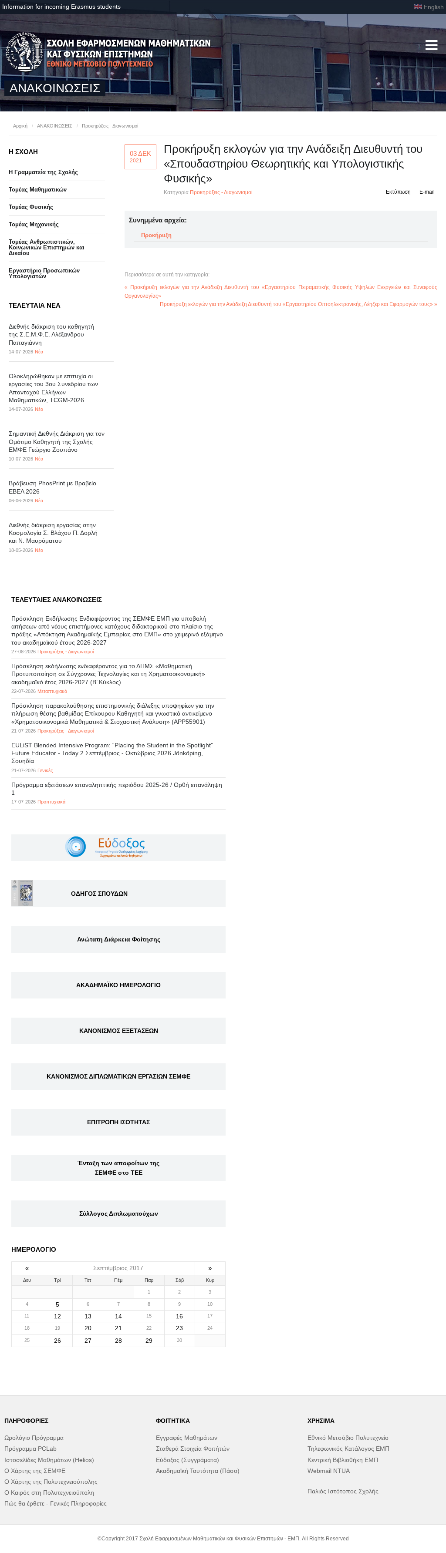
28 (118, 1340)
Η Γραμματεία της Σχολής (43, 172)
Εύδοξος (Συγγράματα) (187, 1459)
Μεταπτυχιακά (52, 691)
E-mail (427, 192)
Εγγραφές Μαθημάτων (186, 1437)
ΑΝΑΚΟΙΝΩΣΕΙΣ (54, 125)
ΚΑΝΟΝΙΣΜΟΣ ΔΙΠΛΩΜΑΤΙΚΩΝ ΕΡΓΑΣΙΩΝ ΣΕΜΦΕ (118, 1076)
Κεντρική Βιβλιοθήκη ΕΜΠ (342, 1459)
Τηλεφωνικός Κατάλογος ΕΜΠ (348, 1448)
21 (118, 1327)
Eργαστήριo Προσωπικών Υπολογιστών (44, 273)
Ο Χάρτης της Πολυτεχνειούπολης (51, 1481)
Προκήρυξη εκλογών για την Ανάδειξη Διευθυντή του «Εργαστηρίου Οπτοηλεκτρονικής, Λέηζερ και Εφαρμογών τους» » (298, 304)
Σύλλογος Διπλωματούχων (118, 1213)
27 (87, 1340)
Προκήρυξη (156, 235)
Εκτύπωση (398, 192)
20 (87, 1327)
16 (179, 1316)
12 (57, 1316)
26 (57, 1340)
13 (87, 1316)
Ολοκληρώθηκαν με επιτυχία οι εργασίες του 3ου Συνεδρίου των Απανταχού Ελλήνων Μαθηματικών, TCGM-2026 (53, 388)
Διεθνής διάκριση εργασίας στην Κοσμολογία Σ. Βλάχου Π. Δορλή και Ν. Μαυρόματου (53, 532)
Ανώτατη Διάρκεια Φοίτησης (118, 939)
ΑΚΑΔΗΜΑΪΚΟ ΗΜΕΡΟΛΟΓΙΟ (118, 985)
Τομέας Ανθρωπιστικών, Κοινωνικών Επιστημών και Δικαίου (46, 247)
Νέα (39, 351)
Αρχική (20, 125)
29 (148, 1340)
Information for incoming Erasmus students (61, 6)
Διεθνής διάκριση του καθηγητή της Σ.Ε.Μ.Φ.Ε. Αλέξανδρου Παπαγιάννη (51, 334)
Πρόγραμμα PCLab (30, 1448)
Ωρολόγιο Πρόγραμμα (34, 1437)
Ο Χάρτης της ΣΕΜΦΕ (34, 1470)
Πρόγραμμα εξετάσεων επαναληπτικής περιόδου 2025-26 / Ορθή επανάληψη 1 (116, 788)
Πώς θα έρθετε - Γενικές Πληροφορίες (55, 1503)
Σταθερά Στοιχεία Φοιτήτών (193, 1448)
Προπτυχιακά (51, 801)
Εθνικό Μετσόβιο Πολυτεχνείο (348, 1437)
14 (118, 1316)
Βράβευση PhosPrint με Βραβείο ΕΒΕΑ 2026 (52, 487)
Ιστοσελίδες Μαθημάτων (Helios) (49, 1459)
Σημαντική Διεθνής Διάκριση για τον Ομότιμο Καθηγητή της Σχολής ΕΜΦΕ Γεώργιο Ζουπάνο (57, 441)
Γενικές (45, 770)
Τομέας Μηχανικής (34, 224)
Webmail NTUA (328, 1470)
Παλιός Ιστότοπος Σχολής (342, 1491)
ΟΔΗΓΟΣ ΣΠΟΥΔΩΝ (99, 893)
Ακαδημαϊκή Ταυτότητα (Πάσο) (198, 1470)
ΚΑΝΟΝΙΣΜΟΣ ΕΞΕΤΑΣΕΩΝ (118, 1030)
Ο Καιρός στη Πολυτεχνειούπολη (49, 1492)
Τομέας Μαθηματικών (38, 189)
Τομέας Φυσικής (31, 207)
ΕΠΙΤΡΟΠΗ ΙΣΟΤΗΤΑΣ (118, 1122)
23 (179, 1327)
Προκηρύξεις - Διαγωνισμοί (110, 125)
